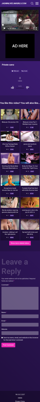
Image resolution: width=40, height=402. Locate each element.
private (25, 71)
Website (4, 329)
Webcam (16, 71)
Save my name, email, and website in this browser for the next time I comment (20, 339)
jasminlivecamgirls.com (12, 3)
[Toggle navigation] (37, 3)
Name (4, 312)
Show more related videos (20, 243)
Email (3, 321)
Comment (5, 285)
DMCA (20, 398)
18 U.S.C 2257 (20, 394)
